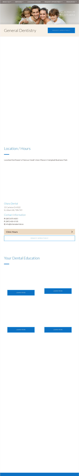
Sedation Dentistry (49, 397)
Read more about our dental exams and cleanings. (27, 72)
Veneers (7, 431)
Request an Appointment (14, 401)
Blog (6, 412)
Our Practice (9, 408)
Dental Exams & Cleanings (52, 401)
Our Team (8, 405)
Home (6, 376)
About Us (6, 2)
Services (18, 2)
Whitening (8, 428)
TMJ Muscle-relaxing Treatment (54, 431)
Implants (44, 387)
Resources (70, 2)
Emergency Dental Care (51, 394)
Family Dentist (47, 405)
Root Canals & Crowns (50, 390)
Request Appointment (53, 2)
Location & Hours (34, 2)
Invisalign (8, 424)
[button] (39, 58)
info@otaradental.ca (14, 224)
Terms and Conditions (13, 390)
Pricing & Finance (11, 383)
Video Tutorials (10, 379)
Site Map (8, 397)
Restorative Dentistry (50, 379)
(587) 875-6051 (12, 219)
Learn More (21, 292)
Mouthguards (46, 383)
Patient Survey (10, 415)
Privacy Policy (10, 394)
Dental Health (47, 376)
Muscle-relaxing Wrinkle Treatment (55, 427)
